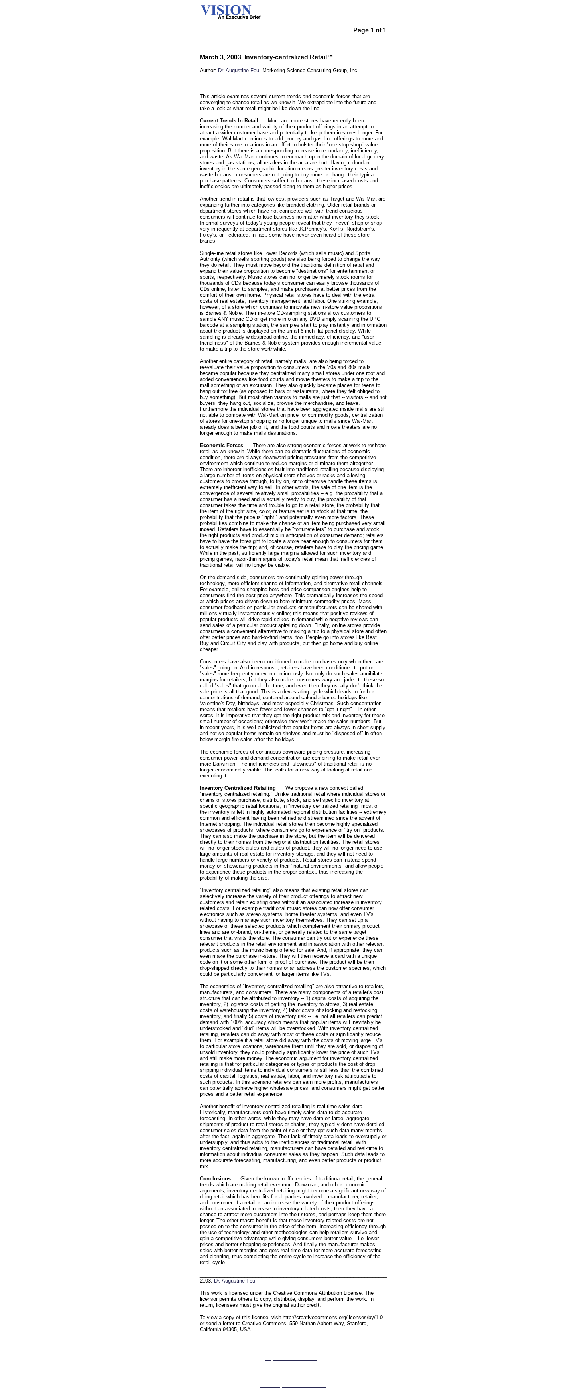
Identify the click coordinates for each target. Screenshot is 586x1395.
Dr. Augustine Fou (238, 70)
